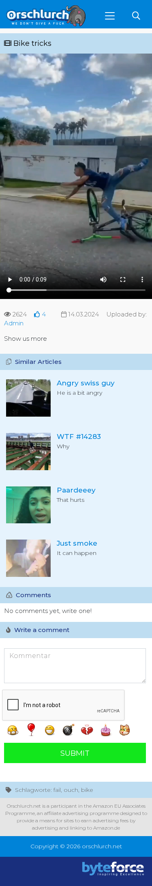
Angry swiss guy (86, 383)
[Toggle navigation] (110, 16)
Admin (14, 323)
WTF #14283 (79, 436)
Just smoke (77, 543)
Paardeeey (76, 490)
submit (75, 753)
